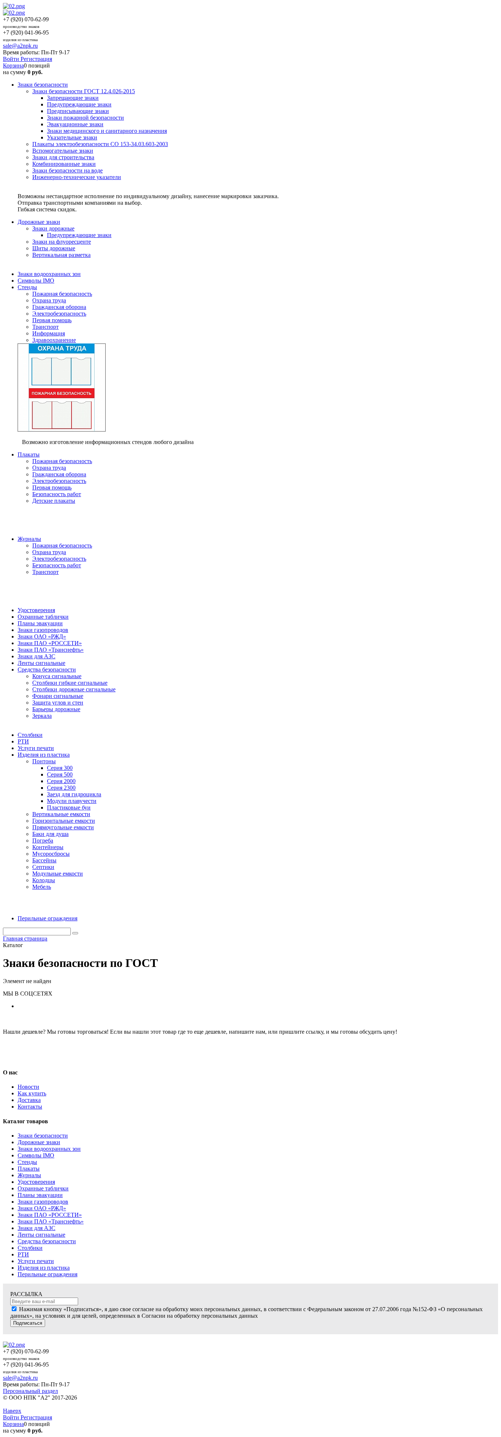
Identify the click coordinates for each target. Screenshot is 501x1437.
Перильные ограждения (47, 1274)
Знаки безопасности (43, 1135)
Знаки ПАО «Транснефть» (51, 1221)
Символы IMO (36, 1155)
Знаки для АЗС (36, 1228)
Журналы (29, 1175)
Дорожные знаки (39, 1142)
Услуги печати (36, 1261)
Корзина (13, 65)
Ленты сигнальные (41, 1235)
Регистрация (36, 59)
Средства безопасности (47, 1241)
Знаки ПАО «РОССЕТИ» (50, 1215)
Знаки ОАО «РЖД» (42, 1208)
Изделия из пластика (44, 1268)
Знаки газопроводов (43, 1201)
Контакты (30, 1106)
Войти (12, 59)
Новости (28, 1087)
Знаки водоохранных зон (49, 1149)
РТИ (23, 1254)
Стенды (27, 1162)
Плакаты (29, 1168)
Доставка (29, 1100)
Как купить (32, 1093)
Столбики (30, 1248)
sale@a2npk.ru (20, 46)
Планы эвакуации (40, 1195)
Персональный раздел (30, 1391)
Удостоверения (36, 1182)
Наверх (12, 1411)
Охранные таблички (43, 1188)
